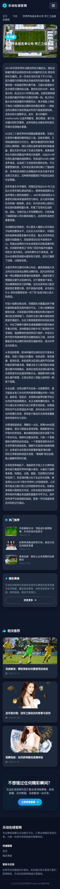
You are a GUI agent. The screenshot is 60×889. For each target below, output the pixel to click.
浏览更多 (28, 600)
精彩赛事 (7, 855)
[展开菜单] (53, 5)
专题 (15, 16)
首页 (5, 16)
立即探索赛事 (28, 802)
